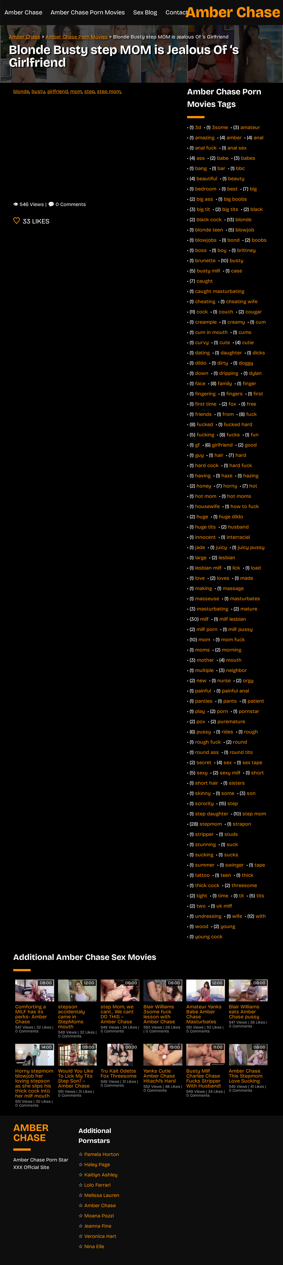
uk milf (224, 906)
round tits (241, 752)
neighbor (236, 670)
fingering (205, 394)
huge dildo (231, 517)
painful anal (235, 691)
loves (223, 578)
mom (76, 91)
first (258, 394)
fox (232, 404)
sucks (231, 855)
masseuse (207, 599)
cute (224, 342)
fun (255, 435)
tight (201, 896)
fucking (205, 435)
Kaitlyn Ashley (100, 1175)
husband (238, 527)
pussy (203, 732)
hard (240, 455)
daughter (231, 353)
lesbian (227, 558)
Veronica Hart (100, 1236)
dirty (222, 363)
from (228, 414)
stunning (205, 844)
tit (241, 896)
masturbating (212, 609)
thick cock (207, 885)
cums (245, 332)
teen (226, 875)
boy (222, 250)
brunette (205, 260)
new (201, 680)
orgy (248, 680)
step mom (109, 91)
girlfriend (57, 91)
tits (260, 896)
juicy (221, 547)
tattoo (202, 875)
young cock (208, 937)
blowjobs (206, 240)
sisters (237, 783)
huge (202, 517)
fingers (234, 394)
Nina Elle (94, 1246)
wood (201, 926)
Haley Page (97, 1164)
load (256, 568)
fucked (205, 424)
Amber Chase (232, 12)
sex (228, 762)
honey (203, 486)
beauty (236, 179)
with (261, 916)
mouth (234, 660)
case (236, 271)
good (251, 445)
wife (237, 916)
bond (233, 240)
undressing (208, 916)
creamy (236, 322)
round (240, 742)
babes (248, 158)
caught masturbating (219, 291)
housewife (207, 506)
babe (223, 158)
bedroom (205, 189)
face (200, 383)
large (200, 558)
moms (202, 650)
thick (247, 875)
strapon (242, 824)
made (246, 578)
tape (260, 865)
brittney (246, 250)
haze (226, 476)
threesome (244, 885)
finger (249, 383)
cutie (248, 342)
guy (199, 455)
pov (200, 721)
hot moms (239, 496)
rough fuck (208, 742)
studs (231, 834)
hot (253, 486)
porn (222, 711)
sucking (204, 855)
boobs (259, 240)
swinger (234, 865)
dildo (200, 363)
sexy (202, 773)
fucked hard (238, 424)
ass (200, 158)
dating (202, 353)
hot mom (205, 496)
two (201, 906)
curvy (202, 342)
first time (205, 404)
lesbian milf (208, 568)
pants (230, 701)
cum (261, 322)
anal (258, 138)
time (223, 896)
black (256, 209)
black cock (209, 220)
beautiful (206, 179)
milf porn (207, 629)
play (200, 711)
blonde (21, 91)
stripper (204, 834)
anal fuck (206, 148)
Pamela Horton (101, 1154)
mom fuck (233, 640)
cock (202, 312)
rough (251, 732)
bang (201, 168)
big (253, 189)
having (203, 476)
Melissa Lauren (101, 1195)
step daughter (211, 814)
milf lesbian (232, 619)
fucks (233, 435)
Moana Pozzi (99, 1216)
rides (227, 732)
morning (231, 650)
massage (233, 588)
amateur (250, 127)
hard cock (207, 465)
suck (232, 844)
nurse (224, 680)
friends (203, 414)
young (228, 926)
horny (230, 486)
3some (220, 127)
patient (256, 701)
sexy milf (230, 773)
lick (236, 568)
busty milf (208, 271)
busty (38, 91)
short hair (206, 783)
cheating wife (242, 301)
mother (205, 660)
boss (201, 250)
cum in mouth (211, 332)
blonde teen (209, 230)
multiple (204, 670)
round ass (207, 752)
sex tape (252, 762)
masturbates (245, 599)
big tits (230, 209)
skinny (203, 793)
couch (226, 312)
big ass (204, 199)
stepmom (211, 824)
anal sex (237, 148)
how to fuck (244, 506)
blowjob (244, 230)
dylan (255, 373)
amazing (204, 138)
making (203, 588)
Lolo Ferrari (97, 1185)
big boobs (235, 199)
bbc (240, 168)
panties (204, 701)
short (257, 773)
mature (248, 609)
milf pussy (240, 629)
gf (197, 445)
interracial (238, 537)
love (200, 578)
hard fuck (240, 465)
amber (234, 138)
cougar (253, 312)
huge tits (205, 527)
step (89, 91)
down (201, 373)
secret (203, 762)
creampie (206, 322)
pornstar (249, 711)
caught (204, 281)
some (227, 793)
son (251, 793)
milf (204, 619)
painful (203, 691)
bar (221, 168)
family (225, 383)
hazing (250, 476)
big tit (203, 209)
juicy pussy (251, 547)
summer (204, 865)
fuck (251, 414)
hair (218, 455)
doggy (246, 363)
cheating (205, 301)
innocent (205, 537)
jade (200, 547)
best (232, 189)
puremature (231, 721)
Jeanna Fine (97, 1226)
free (251, 404)
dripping (228, 373)
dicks (259, 353)
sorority (204, 803)
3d (198, 127)
